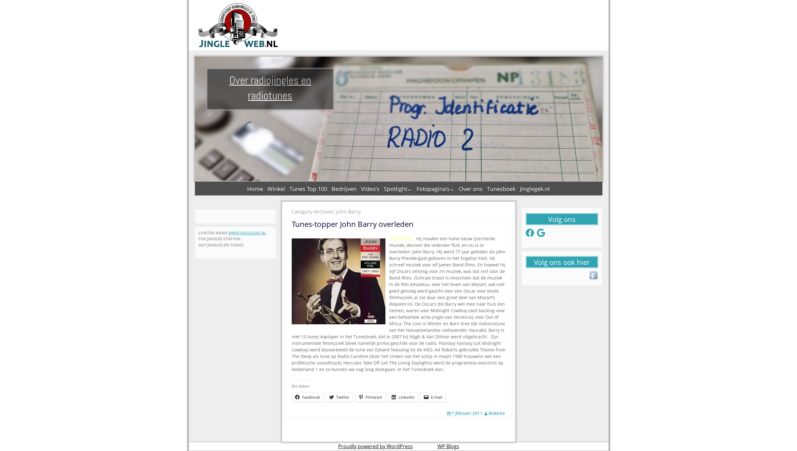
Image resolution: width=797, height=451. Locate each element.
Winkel (276, 189)
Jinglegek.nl (535, 189)
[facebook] (594, 276)
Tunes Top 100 (308, 189)
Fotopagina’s (433, 189)
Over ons (471, 189)
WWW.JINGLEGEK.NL (247, 233)
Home (255, 189)
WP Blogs (448, 446)
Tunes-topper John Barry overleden (352, 224)
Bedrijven (344, 189)
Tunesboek (501, 189)
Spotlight (395, 189)
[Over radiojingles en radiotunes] (238, 25)
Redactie (496, 413)
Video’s (370, 189)
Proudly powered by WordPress (375, 446)
